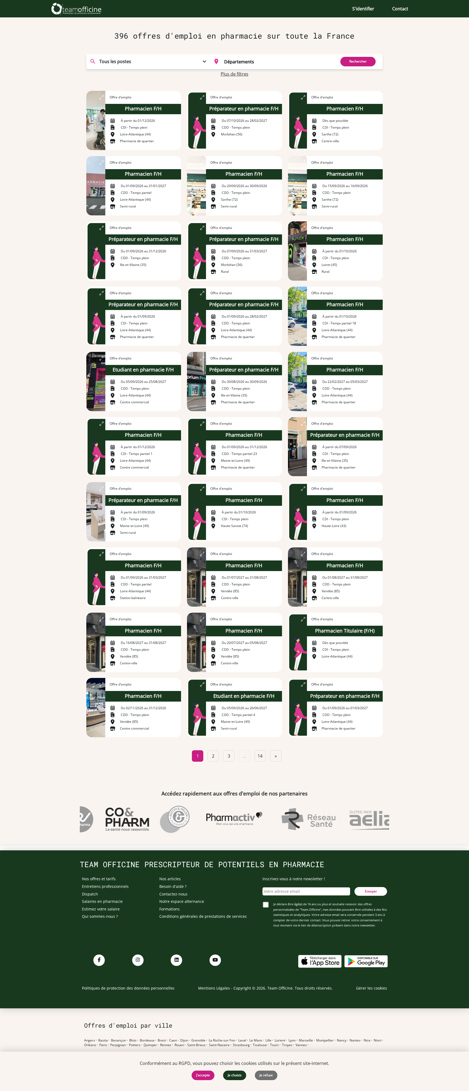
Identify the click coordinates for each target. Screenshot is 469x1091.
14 (260, 756)
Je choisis (235, 1075)
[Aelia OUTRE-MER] (371, 819)
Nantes (355, 1040)
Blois (133, 1040)
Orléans (90, 1045)
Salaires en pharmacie (102, 901)
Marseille (306, 1040)
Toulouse (260, 1045)
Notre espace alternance (181, 901)
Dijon (184, 1040)
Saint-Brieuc (196, 1045)
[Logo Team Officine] (82, 8)
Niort (377, 1040)
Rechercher (358, 61)
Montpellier (325, 1040)
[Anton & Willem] (163, 819)
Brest (162, 1040)
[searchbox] (278, 61)
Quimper (150, 1045)
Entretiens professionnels (105, 886)
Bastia (103, 1040)
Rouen (179, 1045)
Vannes (301, 1045)
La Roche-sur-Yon (222, 1040)
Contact (400, 9)
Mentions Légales (214, 988)
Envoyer (371, 891)
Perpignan (118, 1045)
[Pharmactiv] (223, 819)
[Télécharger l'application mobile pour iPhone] (320, 960)
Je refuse (266, 1075)
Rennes (165, 1045)
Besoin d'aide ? (172, 886)
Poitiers (134, 1045)
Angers (89, 1040)
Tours (274, 1045)
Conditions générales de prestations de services (203, 916)
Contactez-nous (173, 894)
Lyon (292, 1040)
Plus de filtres (234, 74)
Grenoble (198, 1040)
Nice (367, 1040)
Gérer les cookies (371, 988)
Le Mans (255, 1040)
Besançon (118, 1040)
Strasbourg (241, 1045)
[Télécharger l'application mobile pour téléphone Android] (366, 960)
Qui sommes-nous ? (100, 916)
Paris (103, 1045)
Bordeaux (147, 1040)
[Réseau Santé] (297, 819)
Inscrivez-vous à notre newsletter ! (293, 878)
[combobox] (271, 61)
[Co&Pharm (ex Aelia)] (116, 819)
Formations (169, 909)
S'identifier (363, 9)
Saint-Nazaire (219, 1045)
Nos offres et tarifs (99, 878)
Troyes (287, 1045)
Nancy (341, 1040)
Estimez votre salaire (101, 909)
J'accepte (203, 1075)
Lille (268, 1040)
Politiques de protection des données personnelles (128, 988)
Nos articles (170, 878)
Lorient (280, 1040)
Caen (173, 1040)
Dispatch (90, 894)
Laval (242, 1040)
